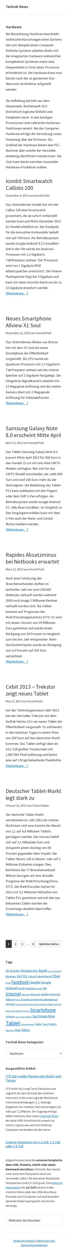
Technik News (17, 6)
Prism (17, 1000)
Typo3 (45, 1024)
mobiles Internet (50, 994)
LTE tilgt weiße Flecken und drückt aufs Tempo (34, 1078)
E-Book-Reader (44, 976)
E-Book (32, 976)
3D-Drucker (13, 971)
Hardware (30, 988)
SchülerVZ (19, 1011)
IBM (45, 988)
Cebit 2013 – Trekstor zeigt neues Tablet (30, 690)
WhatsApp (10, 1030)
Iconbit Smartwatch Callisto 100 (29, 184)
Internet (13, 993)
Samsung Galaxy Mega (43, 1004)
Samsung (10, 1004)
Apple (43, 970)
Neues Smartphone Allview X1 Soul (28, 322)
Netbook (10, 999)
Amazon (26, 970)
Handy (21, 988)
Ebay (56, 976)
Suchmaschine (43, 1016)
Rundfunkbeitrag (48, 999)
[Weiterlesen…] (17, 293)
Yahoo (25, 1030)
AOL (35, 971)
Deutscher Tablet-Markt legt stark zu (33, 794)
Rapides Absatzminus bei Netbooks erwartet (32, 558)
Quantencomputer (30, 999)
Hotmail (39, 988)
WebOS (52, 1024)
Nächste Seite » (50, 944)
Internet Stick (49, 1116)
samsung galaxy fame (25, 1004)
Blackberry (11, 976)
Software (10, 1016)
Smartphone (43, 1010)
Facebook (20, 982)
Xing (18, 1030)
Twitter (38, 1024)
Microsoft (35, 994)
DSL (25, 976)
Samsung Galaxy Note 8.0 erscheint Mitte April (33, 432)
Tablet (13, 1023)
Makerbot (26, 994)
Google (34, 982)
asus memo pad (54, 971)
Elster (8, 983)
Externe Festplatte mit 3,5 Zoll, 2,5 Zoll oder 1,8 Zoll (33, 1144)
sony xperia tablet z (23, 1017)
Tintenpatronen (27, 1024)
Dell (19, 976)
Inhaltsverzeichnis (24, 1241)
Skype (26, 1011)
